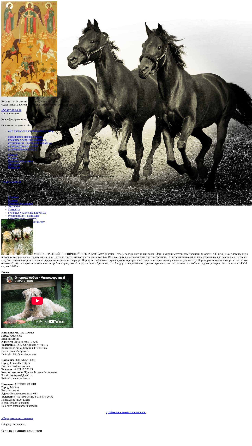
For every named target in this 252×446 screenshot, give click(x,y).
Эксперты (14, 164)
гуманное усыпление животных (27, 139)
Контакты (14, 167)
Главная (12, 154)
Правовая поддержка (20, 161)
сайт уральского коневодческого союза (30, 130)
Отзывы (13, 158)
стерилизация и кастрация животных (30, 142)
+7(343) (11, 110)
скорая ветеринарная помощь (25, 136)
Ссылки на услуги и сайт (16, 190)
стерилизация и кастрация (23, 215)
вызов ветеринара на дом (23, 146)
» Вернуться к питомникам (17, 418)
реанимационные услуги (22, 149)
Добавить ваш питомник (126, 412)
